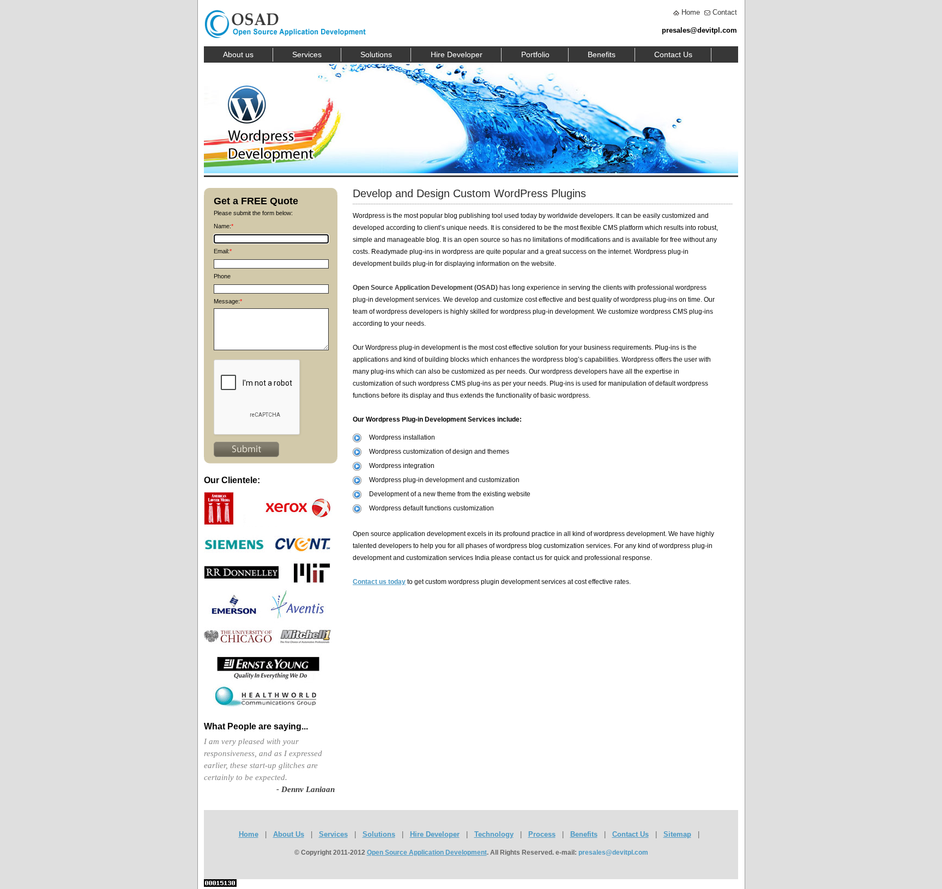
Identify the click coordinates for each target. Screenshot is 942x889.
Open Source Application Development (427, 852)
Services (307, 54)
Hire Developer (456, 54)
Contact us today (379, 582)
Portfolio (535, 54)
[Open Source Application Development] (285, 5)
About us (238, 54)
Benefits (601, 54)
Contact (724, 12)
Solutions (376, 54)
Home (690, 12)
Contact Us (673, 54)
